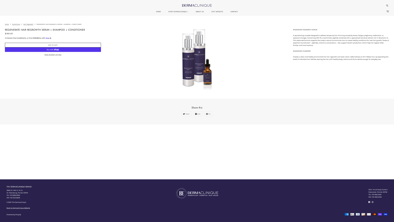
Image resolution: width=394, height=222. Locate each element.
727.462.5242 (376, 194)
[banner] (197, 5)
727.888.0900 (15, 195)
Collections (16, 24)
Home (7, 24)
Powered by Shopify (14, 215)
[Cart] (388, 11)
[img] (387, 5)
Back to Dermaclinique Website (18, 208)
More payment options (53, 55)
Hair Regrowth (28, 24)
